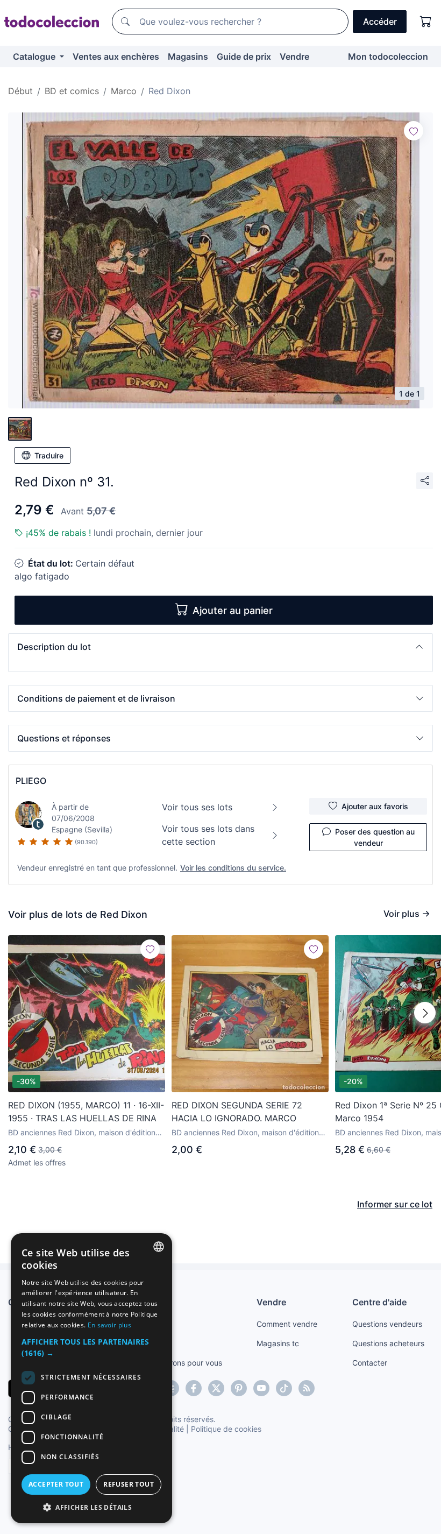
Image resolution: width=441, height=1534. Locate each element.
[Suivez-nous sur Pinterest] (239, 1388)
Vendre (294, 56)
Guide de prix (244, 56)
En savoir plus (109, 1325)
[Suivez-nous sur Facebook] (194, 1388)
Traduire (48, 455)
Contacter (369, 1362)
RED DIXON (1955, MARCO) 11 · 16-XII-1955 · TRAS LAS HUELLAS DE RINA (86, 1111)
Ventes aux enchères (116, 56)
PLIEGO (31, 780)
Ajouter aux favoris (375, 806)
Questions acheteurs (388, 1343)
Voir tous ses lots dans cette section (208, 835)
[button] (220, 646)
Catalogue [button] (35, 56)
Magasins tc (278, 1343)
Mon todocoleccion (388, 56)
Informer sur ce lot (394, 1204)
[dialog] (91, 1378)
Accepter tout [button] (56, 1484)
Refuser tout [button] (128, 1484)
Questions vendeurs (387, 1323)
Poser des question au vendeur (375, 837)
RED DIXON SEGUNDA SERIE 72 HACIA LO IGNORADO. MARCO (237, 1111)
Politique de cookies (226, 1428)
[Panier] (425, 22)
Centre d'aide (379, 1302)
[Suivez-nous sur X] (216, 1388)
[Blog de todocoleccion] (306, 1388)
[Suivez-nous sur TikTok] (284, 1388)
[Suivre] (413, 130)
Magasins (188, 56)
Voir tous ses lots (197, 807)
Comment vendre (287, 1323)
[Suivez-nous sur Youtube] (261, 1388)
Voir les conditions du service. (233, 867)
